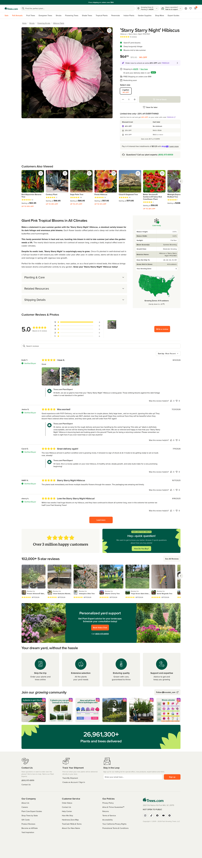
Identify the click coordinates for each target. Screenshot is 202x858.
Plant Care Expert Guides (32, 811)
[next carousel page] (180, 181)
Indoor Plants (129, 15)
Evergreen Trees (45, 15)
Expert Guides (173, 15)
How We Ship (67, 815)
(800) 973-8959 (165, 154)
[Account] (186, 8)
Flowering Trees (71, 15)
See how (144, 69)
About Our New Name (71, 828)
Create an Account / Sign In (73, 782)
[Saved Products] (190, 8)
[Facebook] (157, 815)
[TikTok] (151, 815)
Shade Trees (87, 15)
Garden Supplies (144, 15)
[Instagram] (145, 815)
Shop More (159, 15)
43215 (135, 69)
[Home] (11, 8)
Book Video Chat (100, 627)
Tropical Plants (102, 15)
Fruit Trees (30, 15)
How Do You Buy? (141, 549)
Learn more (174, 146)
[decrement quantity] (123, 99)
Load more (101, 520)
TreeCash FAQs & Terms (71, 824)
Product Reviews (28, 824)
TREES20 (170, 117)
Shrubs (58, 15)
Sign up (172, 777)
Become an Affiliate (30, 828)
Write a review (162, 329)
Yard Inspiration (28, 832)
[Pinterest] (169, 815)
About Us (25, 803)
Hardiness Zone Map (70, 820)
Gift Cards (26, 820)
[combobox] (168, 353)
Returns (105, 811)
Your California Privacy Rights (114, 824)
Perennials (115, 15)
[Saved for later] (109, 30)
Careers (25, 807)
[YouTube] (163, 815)
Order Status (67, 803)
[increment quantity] (134, 99)
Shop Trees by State (30, 815)
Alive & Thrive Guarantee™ (113, 807)
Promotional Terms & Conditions (115, 828)
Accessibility (107, 820)
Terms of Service (109, 815)
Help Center (67, 811)
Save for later (152, 107)
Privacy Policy (108, 803)
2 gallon (125, 91)
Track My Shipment (70, 778)
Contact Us (26, 784)
